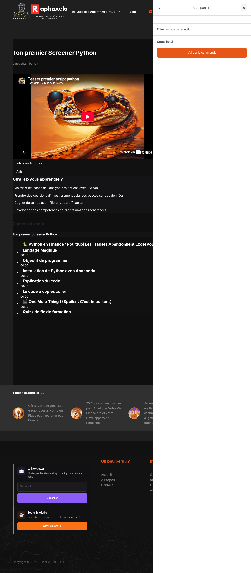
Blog (132, 12)
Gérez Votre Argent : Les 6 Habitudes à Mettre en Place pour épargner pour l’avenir (46, 413)
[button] (159, 8)
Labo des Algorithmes (95, 12)
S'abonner (52, 498)
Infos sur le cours (29, 163)
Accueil (106, 475)
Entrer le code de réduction (174, 29)
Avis (19, 171)
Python (33, 63)
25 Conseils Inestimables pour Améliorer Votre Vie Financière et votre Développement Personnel (104, 413)
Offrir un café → (52, 526)
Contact (107, 485)
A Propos (108, 480)
